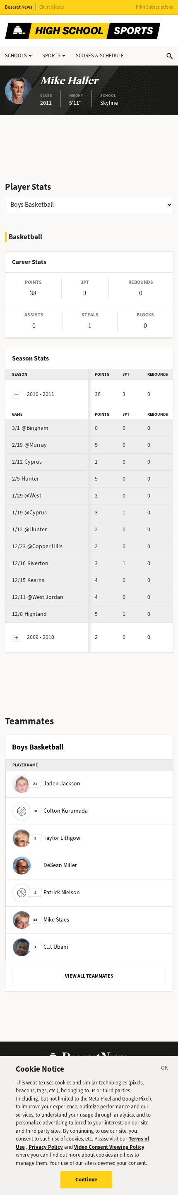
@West (26, 496)
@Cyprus (29, 512)
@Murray (29, 445)
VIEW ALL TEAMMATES (89, 976)
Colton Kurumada (60, 810)
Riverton (30, 563)
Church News (52, 7)
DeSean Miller (60, 865)
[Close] (165, 1069)
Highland (29, 614)
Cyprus (27, 462)
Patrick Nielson (57, 892)
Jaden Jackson (56, 783)
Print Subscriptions (154, 7)
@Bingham (30, 428)
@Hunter (29, 529)
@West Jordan (37, 597)
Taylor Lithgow (57, 837)
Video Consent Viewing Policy (109, 1146)
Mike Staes (51, 919)
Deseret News (18, 7)
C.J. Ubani (51, 946)
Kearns (28, 580)
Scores (100, 55)
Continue (86, 1179)
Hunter (25, 479)
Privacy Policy (46, 1146)
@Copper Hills (37, 546)
